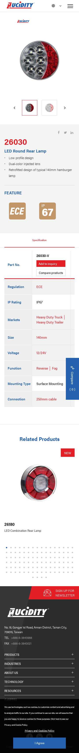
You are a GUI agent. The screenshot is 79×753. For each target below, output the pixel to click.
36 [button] (20, 557)
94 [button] (64, 572)
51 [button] (16, 562)
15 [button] (68, 547)
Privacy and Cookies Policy (39, 731)
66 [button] (11, 567)
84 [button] (20, 572)
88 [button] (38, 572)
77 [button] (59, 567)
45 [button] (59, 557)
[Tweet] (65, 132)
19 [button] (16, 552)
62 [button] (64, 562)
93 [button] (59, 572)
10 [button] (46, 547)
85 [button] (24, 572)
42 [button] (46, 557)
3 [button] (15, 547)
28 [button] (55, 552)
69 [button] (24, 567)
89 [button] (42, 572)
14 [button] (64, 547)
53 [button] (24, 562)
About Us (11, 672)
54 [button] (29, 562)
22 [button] (29, 552)
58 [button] (46, 562)
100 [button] (46, 577)
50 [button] (11, 562)
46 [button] (64, 557)
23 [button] (33, 552)
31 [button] (68, 552)
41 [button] (42, 557)
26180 (9, 524)
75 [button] (51, 567)
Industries (12, 663)
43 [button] (51, 557)
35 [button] (16, 557)
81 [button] (7, 572)
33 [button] (7, 557)
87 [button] (33, 572)
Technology (13, 681)
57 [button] (42, 562)
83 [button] (16, 572)
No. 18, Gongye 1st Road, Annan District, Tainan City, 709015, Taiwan (35, 629)
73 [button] (42, 567)
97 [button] (33, 577)
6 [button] (28, 547)
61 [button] (59, 562)
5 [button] (24, 547)
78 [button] (64, 567)
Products (11, 654)
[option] (39, 60)
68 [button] (20, 567)
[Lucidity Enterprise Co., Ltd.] (27, 620)
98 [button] (38, 577)
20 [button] (20, 552)
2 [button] (11, 547)
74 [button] (46, 567)
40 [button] (38, 557)
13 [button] (59, 547)
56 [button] (38, 562)
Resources (12, 690)
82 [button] (11, 572)
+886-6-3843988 (18, 637)
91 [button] (51, 572)
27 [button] (51, 552)
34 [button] (11, 557)
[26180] (39, 483)
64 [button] (73, 562)
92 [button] (55, 572)
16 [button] (73, 547)
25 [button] (42, 552)
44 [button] (55, 557)
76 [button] (55, 567)
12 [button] (55, 547)
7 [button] (33, 547)
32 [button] (73, 552)
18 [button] (11, 552)
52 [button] (20, 562)
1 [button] (6, 547)
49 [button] (7, 562)
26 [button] (46, 552)
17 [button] (7, 552)
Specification (39, 240)
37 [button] (24, 557)
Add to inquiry (48, 263)
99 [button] (42, 577)
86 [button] (29, 572)
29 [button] (59, 552)
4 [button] (20, 547)
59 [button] (51, 562)
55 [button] (33, 562)
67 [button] (16, 567)
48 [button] (73, 557)
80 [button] (73, 567)
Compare (72, 381)
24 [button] (38, 552)
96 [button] (73, 572)
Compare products (51, 272)
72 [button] (38, 567)
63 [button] (68, 562)
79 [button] (68, 567)
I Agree (40, 743)
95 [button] (68, 572)
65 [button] (7, 567)
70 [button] (29, 567)
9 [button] (42, 547)
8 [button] (37, 547)
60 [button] (55, 562)
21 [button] (24, 552)
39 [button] (33, 557)
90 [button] (46, 572)
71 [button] (33, 567)
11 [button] (51, 547)
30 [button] (64, 552)
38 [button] (29, 557)
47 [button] (68, 557)
